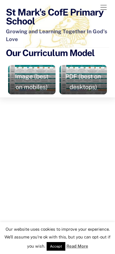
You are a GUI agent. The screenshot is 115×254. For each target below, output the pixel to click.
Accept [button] (56, 246)
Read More (77, 246)
